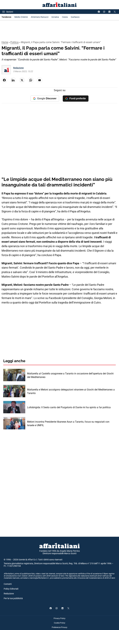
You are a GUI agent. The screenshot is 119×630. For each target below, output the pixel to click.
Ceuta (65, 17)
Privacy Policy (59, 618)
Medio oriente (21, 17)
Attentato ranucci (39, 17)
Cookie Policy (59, 623)
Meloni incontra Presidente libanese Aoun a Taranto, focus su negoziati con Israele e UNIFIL (68, 423)
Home (5, 42)
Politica (14, 42)
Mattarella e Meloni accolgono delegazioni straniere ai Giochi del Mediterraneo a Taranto (71, 391)
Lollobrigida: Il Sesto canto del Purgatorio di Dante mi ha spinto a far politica (69, 407)
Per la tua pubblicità (13, 598)
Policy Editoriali (11, 589)
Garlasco (75, 17)
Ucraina (55, 17)
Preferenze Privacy (59, 627)
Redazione (18, 68)
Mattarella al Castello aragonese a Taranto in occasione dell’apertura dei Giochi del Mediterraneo (70, 375)
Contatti (8, 584)
